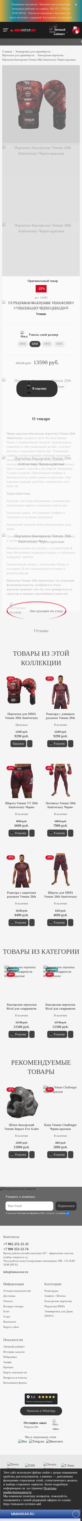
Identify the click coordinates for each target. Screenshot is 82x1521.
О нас (6, 1316)
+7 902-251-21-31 (16, 1244)
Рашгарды (51, 1290)
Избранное (10, 1356)
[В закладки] (62, 385)
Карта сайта (11, 1327)
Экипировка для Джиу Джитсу (58, 1313)
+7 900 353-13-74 (15, 1249)
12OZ (35, 343)
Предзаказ (18, 743)
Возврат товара (13, 1306)
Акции (7, 1362)
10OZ (22, 343)
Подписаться (66, 1206)
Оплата (8, 1301)
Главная (7, 51)
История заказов (14, 1351)
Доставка (9, 1295)
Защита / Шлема (55, 1295)
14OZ (47, 343)
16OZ (59, 343)
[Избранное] (67, 30)
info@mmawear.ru (15, 1272)
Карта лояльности (15, 1372)
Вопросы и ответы (15, 1377)
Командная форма (15, 1382)
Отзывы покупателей (17, 1290)
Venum (41, 314)
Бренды (8, 1367)
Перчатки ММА (54, 1306)
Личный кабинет (14, 1346)
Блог (6, 1311)
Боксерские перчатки (58, 1301)
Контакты (9, 1321)
